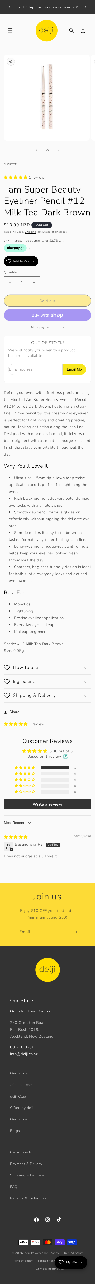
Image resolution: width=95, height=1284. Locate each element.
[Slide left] (36, 149)
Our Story (18, 1073)
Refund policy (73, 1253)
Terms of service (49, 1261)
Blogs (15, 1130)
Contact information (50, 1269)
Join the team (21, 1084)
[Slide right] (58, 149)
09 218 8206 (22, 1047)
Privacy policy (23, 1261)
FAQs (15, 1186)
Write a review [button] (47, 804)
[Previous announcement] (9, 7)
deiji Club (18, 1096)
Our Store (21, 1000)
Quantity (10, 272)
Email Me (74, 369)
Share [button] (15, 711)
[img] (16, 837)
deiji (27, 1253)
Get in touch (20, 1152)
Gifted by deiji (22, 1107)
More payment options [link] (47, 327)
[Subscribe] (75, 932)
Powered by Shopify (45, 1253)
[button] (10, 30)
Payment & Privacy (26, 1163)
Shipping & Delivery (27, 1175)
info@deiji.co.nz (24, 1053)
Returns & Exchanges (28, 1198)
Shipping (30, 232)
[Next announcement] (85, 7)
